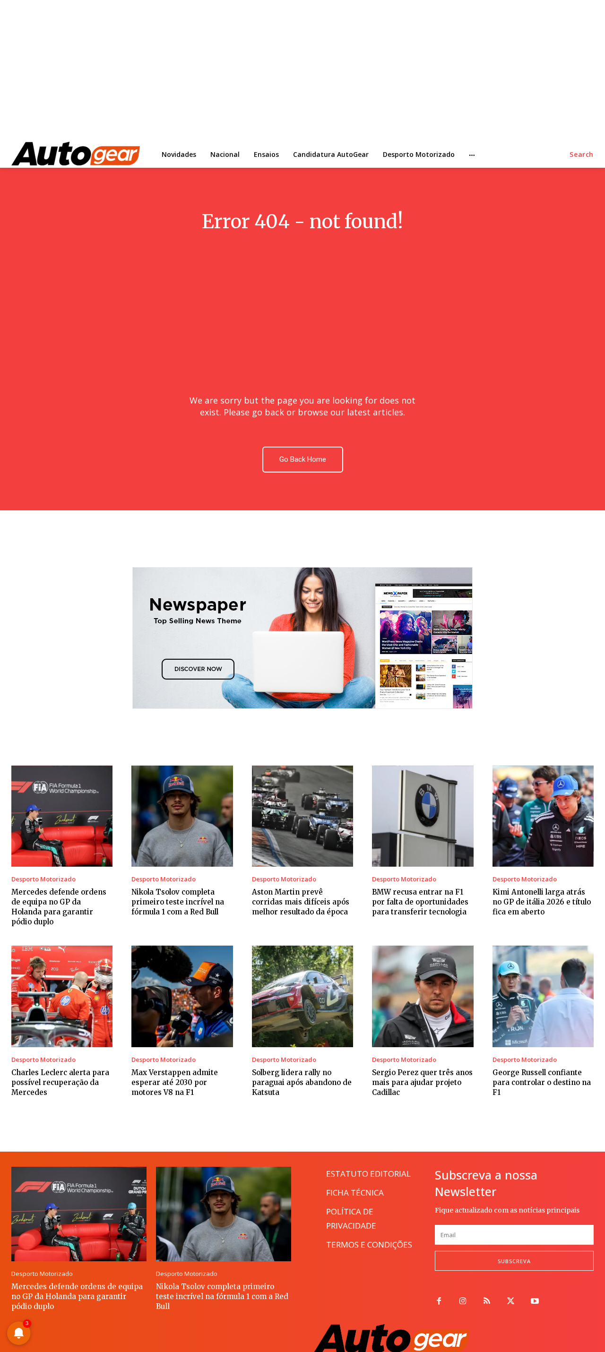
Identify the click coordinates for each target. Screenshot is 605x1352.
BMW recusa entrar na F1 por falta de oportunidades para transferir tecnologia (420, 901)
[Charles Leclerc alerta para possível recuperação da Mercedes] (61, 996)
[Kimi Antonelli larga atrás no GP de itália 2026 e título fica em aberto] (543, 816)
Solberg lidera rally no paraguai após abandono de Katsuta (302, 1082)
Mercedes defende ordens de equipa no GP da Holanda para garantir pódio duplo (58, 906)
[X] (510, 1301)
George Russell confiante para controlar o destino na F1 (542, 1082)
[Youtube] (534, 1301)
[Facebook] (439, 1301)
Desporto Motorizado (43, 879)
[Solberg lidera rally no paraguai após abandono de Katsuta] (302, 996)
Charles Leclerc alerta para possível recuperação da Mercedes (60, 1082)
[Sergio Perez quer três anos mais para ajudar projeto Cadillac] (422, 996)
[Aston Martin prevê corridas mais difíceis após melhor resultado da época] (302, 816)
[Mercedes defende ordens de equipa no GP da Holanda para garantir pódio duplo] (61, 816)
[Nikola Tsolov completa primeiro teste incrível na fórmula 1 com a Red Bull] (182, 816)
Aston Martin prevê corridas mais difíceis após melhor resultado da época (300, 901)
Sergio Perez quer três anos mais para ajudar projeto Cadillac (422, 1082)
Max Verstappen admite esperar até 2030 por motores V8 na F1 (174, 1082)
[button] (582, 154)
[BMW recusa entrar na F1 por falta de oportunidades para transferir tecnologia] (422, 816)
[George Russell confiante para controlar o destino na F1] (543, 996)
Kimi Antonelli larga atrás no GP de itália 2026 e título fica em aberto (542, 901)
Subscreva (514, 1261)
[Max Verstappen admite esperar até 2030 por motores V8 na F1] (182, 996)
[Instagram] (463, 1301)
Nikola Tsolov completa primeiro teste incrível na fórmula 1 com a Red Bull (177, 901)
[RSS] (487, 1301)
